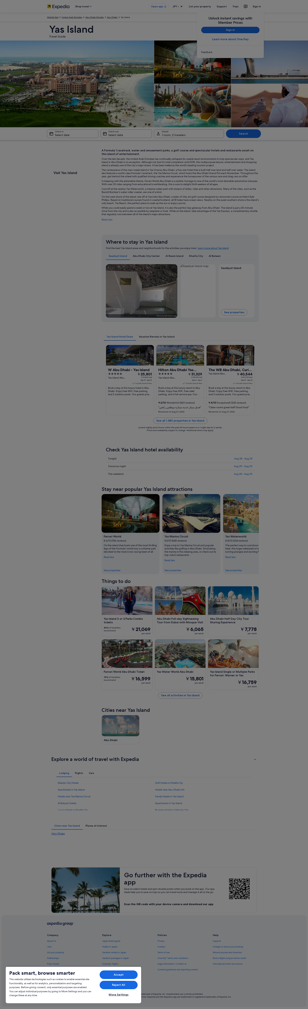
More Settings (118, 994)
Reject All (118, 985)
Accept (119, 974)
